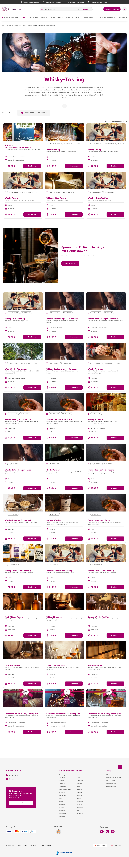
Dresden (79, 783)
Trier (78, 810)
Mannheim (80, 801)
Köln (60, 798)
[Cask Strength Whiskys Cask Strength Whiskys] (23, 650)
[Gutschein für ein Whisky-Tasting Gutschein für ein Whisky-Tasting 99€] (106, 698)
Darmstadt (80, 780)
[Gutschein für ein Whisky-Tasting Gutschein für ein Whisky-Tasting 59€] (23, 698)
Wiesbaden (62, 813)
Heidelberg (62, 795)
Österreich (117, 845)
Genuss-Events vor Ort (37, 17)
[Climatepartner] (64, 852)
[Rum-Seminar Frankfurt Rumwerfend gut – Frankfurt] (64, 402)
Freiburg (79, 789)
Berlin (78, 775)
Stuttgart (62, 810)
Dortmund (62, 783)
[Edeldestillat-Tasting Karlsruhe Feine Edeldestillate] (64, 650)
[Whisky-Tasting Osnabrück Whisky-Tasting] (106, 650)
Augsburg (62, 775)
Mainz (61, 801)
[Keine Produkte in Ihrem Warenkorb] (124, 9)
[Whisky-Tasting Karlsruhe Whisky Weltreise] (106, 351)
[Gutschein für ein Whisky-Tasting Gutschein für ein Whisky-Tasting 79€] (64, 698)
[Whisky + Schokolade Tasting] (23, 553)
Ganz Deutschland (8, 25)
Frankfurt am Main (65, 789)
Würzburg (62, 816)
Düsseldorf (62, 786)
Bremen (61, 780)
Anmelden (21, 803)
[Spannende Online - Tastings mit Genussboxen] (30, 229)
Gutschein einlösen (112, 9)
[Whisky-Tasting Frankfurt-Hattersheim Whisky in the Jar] (106, 402)
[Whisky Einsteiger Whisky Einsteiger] (64, 601)
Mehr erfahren (70, 263)
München (62, 804)
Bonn (78, 778)
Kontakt (11, 779)
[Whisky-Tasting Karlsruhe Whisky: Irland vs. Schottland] (23, 502)
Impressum (33, 845)
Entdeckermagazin (106, 17)
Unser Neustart (46, 845)
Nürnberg (62, 807)
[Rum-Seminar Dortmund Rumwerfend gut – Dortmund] (106, 452)
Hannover (80, 792)
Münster (79, 804)
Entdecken (32, 166)
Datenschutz (10, 845)
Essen (78, 786)
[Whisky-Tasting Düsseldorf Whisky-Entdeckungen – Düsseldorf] (64, 301)
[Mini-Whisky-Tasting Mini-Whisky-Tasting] (23, 601)
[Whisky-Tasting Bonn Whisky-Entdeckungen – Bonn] (23, 452)
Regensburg (80, 807)
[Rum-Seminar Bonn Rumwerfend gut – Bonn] (106, 502)
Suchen (85, 9)
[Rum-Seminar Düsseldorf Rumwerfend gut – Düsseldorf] (23, 402)
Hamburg (62, 792)
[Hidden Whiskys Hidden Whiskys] (64, 452)
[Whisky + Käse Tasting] (64, 180)
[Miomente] (14, 9)
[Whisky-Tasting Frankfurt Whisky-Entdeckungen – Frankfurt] (106, 301)
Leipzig (79, 798)
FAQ (25, 845)
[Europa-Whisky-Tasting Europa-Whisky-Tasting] (106, 601)
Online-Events (55, 17)
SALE (23, 17)
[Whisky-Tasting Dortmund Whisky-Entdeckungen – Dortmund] (64, 351)
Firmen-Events (88, 17)
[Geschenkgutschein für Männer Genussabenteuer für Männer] (23, 124)
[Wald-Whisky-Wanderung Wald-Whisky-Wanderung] (23, 351)
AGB (19, 845)
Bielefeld (62, 778)
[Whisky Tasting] (64, 124)
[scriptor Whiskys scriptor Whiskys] (64, 502)
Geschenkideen (71, 17)
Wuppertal (80, 813)
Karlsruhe (79, 795)
